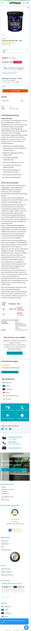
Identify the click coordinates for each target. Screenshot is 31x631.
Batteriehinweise (6, 548)
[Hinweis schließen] (27, 620)
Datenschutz (5, 543)
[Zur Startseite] (15, 2)
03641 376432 (12, 441)
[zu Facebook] (2, 428)
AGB (2, 545)
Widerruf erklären (6, 571)
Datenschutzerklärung (7, 72)
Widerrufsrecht (5, 568)
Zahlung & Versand (7, 574)
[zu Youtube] (10, 428)
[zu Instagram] (6, 428)
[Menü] (2, 2)
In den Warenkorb (15, 89)
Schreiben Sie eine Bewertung (9, 371)
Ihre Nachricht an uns (16, 352)
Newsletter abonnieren (14, 468)
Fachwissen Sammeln (15, 436)
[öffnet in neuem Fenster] (15, 529)
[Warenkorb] (27, 3)
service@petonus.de (14, 446)
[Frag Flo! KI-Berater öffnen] (26, 627)
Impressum (4, 540)
